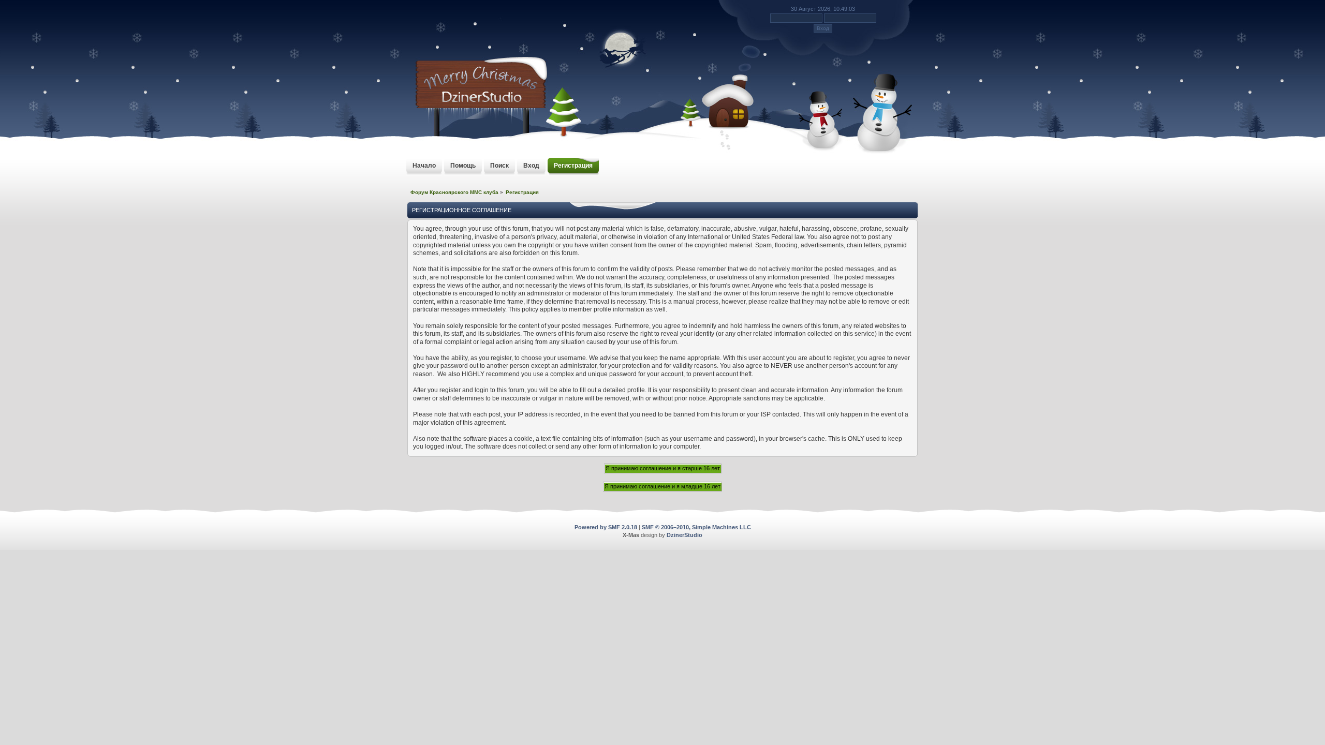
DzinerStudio (684, 535)
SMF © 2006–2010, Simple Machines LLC (696, 527)
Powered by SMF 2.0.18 (606, 527)
